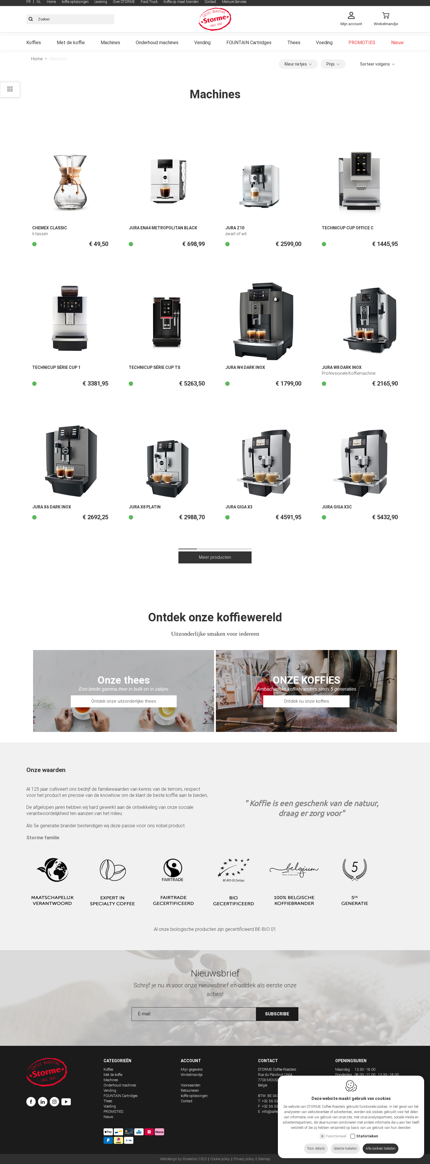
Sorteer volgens (375, 64)
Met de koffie (71, 42)
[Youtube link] (66, 1102)
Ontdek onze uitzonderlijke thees (123, 701)
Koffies (33, 42)
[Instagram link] (55, 1102)
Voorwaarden (190, 1085)
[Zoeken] (30, 19)
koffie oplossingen (194, 1096)
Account (191, 1060)
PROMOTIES (361, 42)
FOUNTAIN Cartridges (248, 42)
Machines (110, 42)
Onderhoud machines (157, 42)
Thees (293, 42)
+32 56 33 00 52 (275, 1101)
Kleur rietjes (296, 64)
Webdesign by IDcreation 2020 (183, 1159)
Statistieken (367, 1136)
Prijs (330, 64)
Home (36, 58)
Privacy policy (244, 1159)
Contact (186, 1101)
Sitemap (264, 1159)
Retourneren (190, 1091)
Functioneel (336, 1136)
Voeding (324, 42)
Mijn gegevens (192, 1069)
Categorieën (117, 1060)
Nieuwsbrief (215, 973)
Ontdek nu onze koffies (306, 701)
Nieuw (397, 42)
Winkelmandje (191, 1075)
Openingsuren (351, 1060)
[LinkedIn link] (44, 1102)
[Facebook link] (32, 1102)
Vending (202, 42)
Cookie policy (220, 1159)
